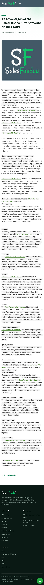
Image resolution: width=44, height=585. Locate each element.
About (3, 551)
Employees (4, 540)
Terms (3, 564)
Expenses (4, 528)
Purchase (4, 521)
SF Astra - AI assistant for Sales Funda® (31, 516)
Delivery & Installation (7, 531)
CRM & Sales (5, 515)
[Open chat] (40, 581)
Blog (3, 15)
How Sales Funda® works (8, 554)
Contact (3, 561)
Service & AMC (5, 534)
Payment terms (5, 567)
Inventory (4, 524)
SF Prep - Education (29, 526)
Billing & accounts (6, 518)
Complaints (4, 537)
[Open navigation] (20, 3)
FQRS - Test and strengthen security (31, 521)
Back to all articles (9, 475)
